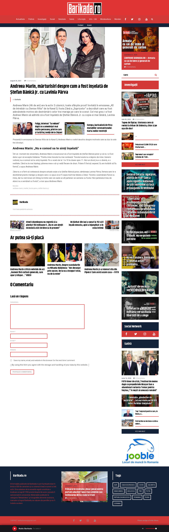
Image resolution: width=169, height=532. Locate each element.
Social (52, 19)
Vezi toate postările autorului (23, 209)
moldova (131, 491)
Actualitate (20, 19)
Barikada (18, 99)
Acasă (89, 25)
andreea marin (18, 188)
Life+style (81, 19)
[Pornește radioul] (14, 528)
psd (140, 491)
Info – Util (93, 19)
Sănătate (62, 19)
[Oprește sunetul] (143, 528)
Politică (31, 19)
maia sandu (118, 491)
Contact (80, 25)
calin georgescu (128, 485)
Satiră (71, 19)
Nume (12, 331)
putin (148, 491)
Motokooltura (105, 19)
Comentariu (14, 302)
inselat (26, 188)
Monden (118, 19)
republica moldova (122, 497)
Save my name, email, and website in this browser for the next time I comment (44, 360)
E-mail (12, 341)
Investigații (42, 19)
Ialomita (151, 485)
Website (13, 350)
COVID (141, 485)
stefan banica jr (43, 188)
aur (115, 485)
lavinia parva (33, 188)
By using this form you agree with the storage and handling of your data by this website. (50, 365)
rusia (147, 497)
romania (137, 497)
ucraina (117, 503)
